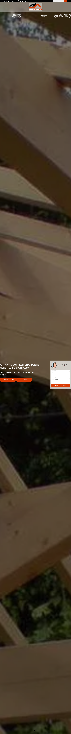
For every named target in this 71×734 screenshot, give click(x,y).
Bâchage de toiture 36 (19, 16)
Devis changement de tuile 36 (50, 16)
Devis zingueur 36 (9, 16)
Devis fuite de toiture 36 (23, 16)
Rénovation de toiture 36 (37, 16)
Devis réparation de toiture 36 (61, 16)
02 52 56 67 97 (10, 1)
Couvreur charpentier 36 (4, 16)
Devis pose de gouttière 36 (14, 16)
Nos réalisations (8, 379)
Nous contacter (24, 379)
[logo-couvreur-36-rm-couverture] (35, 7)
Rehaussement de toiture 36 (44, 16)
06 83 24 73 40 (24, 1)
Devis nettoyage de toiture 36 (56, 16)
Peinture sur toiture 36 (66, 16)
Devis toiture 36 (32, 16)
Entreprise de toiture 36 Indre (28, 16)
